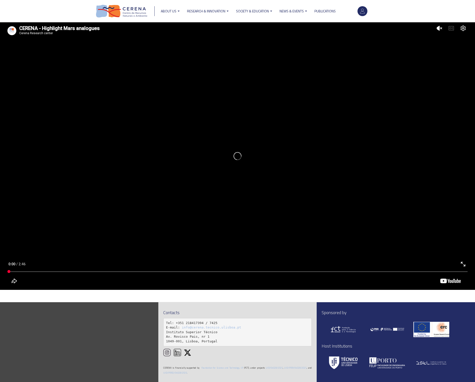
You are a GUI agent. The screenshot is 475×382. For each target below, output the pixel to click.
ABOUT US (169, 11)
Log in (362, 11)
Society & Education (253, 11)
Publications (325, 11)
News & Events (292, 11)
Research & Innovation (206, 11)
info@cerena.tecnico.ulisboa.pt (211, 327)
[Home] (122, 11)
